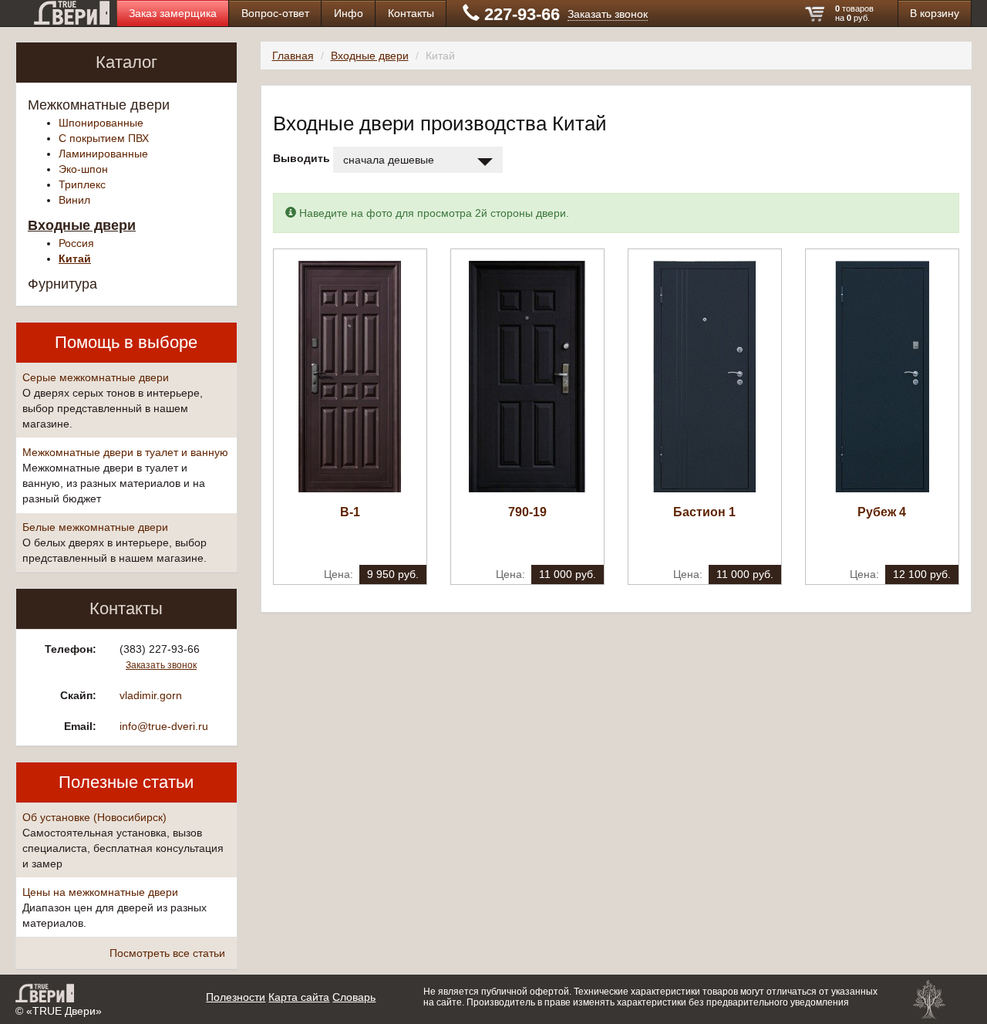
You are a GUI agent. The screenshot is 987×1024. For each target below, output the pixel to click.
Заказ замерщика (173, 13)
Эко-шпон (83, 169)
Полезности (235, 997)
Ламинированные (103, 153)
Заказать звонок (608, 14)
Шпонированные (101, 123)
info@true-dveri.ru (164, 726)
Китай (75, 258)
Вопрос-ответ (275, 13)
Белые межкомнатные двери (95, 527)
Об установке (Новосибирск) (94, 817)
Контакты (411, 13)
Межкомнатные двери (99, 105)
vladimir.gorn (151, 695)
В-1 (350, 512)
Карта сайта (298, 997)
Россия (76, 243)
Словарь (354, 997)
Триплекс (82, 184)
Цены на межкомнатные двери (100, 892)
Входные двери (82, 225)
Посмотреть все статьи (167, 953)
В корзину (934, 13)
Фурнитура (62, 284)
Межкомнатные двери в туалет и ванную (125, 452)
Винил (74, 200)
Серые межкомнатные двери (95, 377)
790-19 (527, 512)
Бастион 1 (704, 512)
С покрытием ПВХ (104, 138)
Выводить (301, 158)
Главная (293, 55)
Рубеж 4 (881, 512)
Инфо (348, 13)
